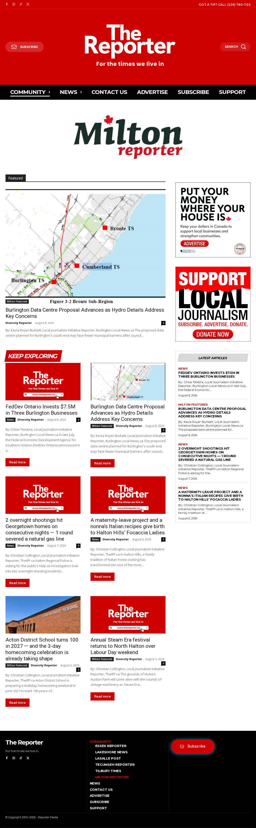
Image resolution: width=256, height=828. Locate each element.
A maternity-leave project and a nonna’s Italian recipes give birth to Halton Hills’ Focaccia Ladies (127, 526)
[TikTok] (20, 4)
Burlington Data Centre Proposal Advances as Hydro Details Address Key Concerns (127, 413)
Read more (17, 462)
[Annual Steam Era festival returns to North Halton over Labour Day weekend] (128, 615)
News (10, 419)
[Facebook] (6, 4)
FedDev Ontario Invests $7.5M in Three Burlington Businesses (42, 410)
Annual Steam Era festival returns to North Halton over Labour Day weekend (123, 646)
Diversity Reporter (19, 323)
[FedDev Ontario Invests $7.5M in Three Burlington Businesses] (43, 381)
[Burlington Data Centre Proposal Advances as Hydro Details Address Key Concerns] (86, 246)
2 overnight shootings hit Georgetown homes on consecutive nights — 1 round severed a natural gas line (39, 529)
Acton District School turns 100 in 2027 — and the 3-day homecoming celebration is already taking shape (42, 649)
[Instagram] (14, 4)
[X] (28, 4)
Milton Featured (17, 301)
